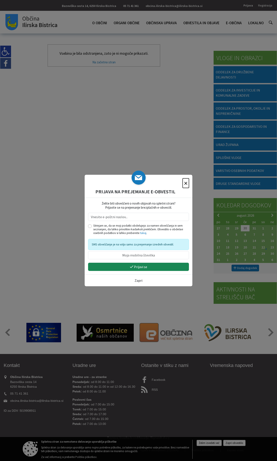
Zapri (138, 280)
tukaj (143, 233)
